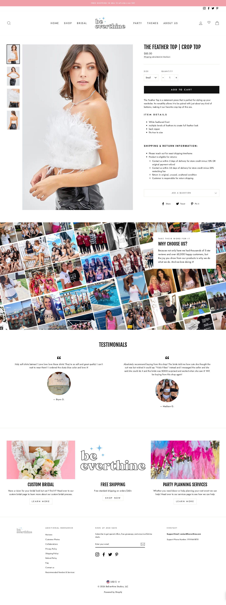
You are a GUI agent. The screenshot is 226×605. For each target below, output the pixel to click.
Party (137, 23)
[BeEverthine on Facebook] (104, 554)
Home (55, 23)
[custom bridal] (41, 460)
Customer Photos (52, 539)
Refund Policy (51, 558)
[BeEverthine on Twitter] (110, 554)
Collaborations (51, 544)
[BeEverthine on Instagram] (97, 554)
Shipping (147, 57)
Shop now (113, 497)
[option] (113, 3)
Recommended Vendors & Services (59, 572)
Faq (46, 563)
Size (146, 71)
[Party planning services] (185, 460)
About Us (170, 23)
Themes (152, 23)
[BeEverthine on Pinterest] (117, 554)
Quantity (167, 71)
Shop (68, 23)
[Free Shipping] (113, 460)
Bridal (82, 23)
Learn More (41, 501)
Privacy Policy (51, 549)
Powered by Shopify (113, 592)
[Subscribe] (143, 544)
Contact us (49, 567)
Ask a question (181, 193)
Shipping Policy (51, 553)
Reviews (48, 534)
